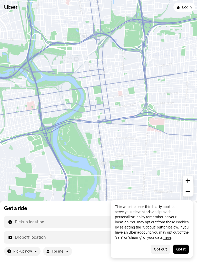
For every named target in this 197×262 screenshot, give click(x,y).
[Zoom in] (188, 181)
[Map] (98, 100)
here (167, 237)
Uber (11, 7)
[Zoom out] (188, 191)
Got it (181, 249)
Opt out (160, 249)
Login (187, 7)
